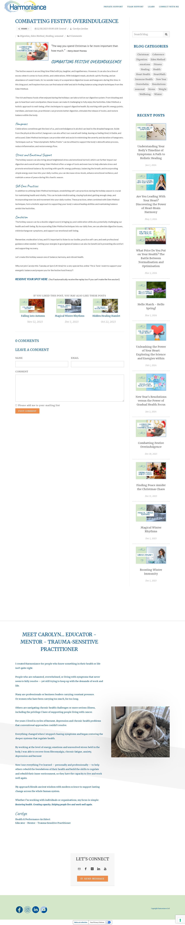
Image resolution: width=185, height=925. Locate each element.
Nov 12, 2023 (35, 321)
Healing (49, 36)
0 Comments (75, 36)
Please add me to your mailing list (39, 405)
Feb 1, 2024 (151, 365)
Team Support (135, 7)
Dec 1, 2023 (72, 321)
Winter (158, 94)
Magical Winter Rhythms (69, 315)
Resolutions (159, 84)
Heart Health (143, 74)
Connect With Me (169, 7)
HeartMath (159, 74)
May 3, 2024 (151, 219)
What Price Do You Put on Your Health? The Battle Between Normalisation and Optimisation (151, 258)
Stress (151, 89)
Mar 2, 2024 (151, 273)
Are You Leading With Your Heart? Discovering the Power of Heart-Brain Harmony (151, 204)
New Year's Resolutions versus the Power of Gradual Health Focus (151, 400)
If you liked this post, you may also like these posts (69, 295)
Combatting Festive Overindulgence (66, 21)
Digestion (25, 36)
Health (156, 69)
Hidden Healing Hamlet (106, 315)
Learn (151, 7)
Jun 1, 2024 (150, 165)
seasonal (59, 36)
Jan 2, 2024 (151, 411)
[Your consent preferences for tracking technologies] (180, 920)
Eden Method (37, 36)
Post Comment (27, 411)
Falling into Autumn (33, 315)
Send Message (94, 878)
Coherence (158, 54)
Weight (162, 89)
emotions (145, 64)
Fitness (158, 64)
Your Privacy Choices (97, 922)
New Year (161, 79)
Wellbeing (145, 94)
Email (75, 358)
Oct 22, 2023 (108, 321)
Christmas (143, 54)
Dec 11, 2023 (151, 496)
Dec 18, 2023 (151, 453)
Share (24, 29)
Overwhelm (142, 84)
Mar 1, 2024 (151, 315)
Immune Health (144, 79)
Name (19, 358)
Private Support (113, 7)
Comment (21, 371)
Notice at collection (80, 922)
